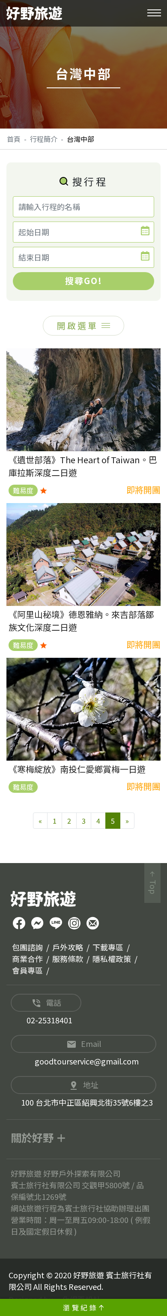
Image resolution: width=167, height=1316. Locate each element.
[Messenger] (37, 924)
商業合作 (27, 958)
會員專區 (27, 970)
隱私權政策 (111, 958)
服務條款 (67, 958)
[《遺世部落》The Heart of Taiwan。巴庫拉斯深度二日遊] (83, 399)
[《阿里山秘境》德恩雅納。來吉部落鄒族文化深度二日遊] (83, 554)
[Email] (92, 924)
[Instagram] (74, 924)
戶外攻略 (67, 947)
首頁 (14, 139)
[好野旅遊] (34, 13)
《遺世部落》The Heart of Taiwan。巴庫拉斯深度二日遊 (83, 466)
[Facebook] (19, 924)
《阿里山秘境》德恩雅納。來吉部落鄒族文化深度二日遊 (81, 620)
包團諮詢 (27, 947)
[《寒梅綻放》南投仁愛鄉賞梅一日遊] (83, 709)
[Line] (56, 924)
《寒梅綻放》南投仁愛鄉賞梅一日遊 (77, 769)
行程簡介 (43, 139)
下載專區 (107, 947)
